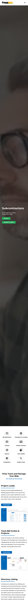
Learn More (6, 504)
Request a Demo (9, 222)
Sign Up (6, 218)
